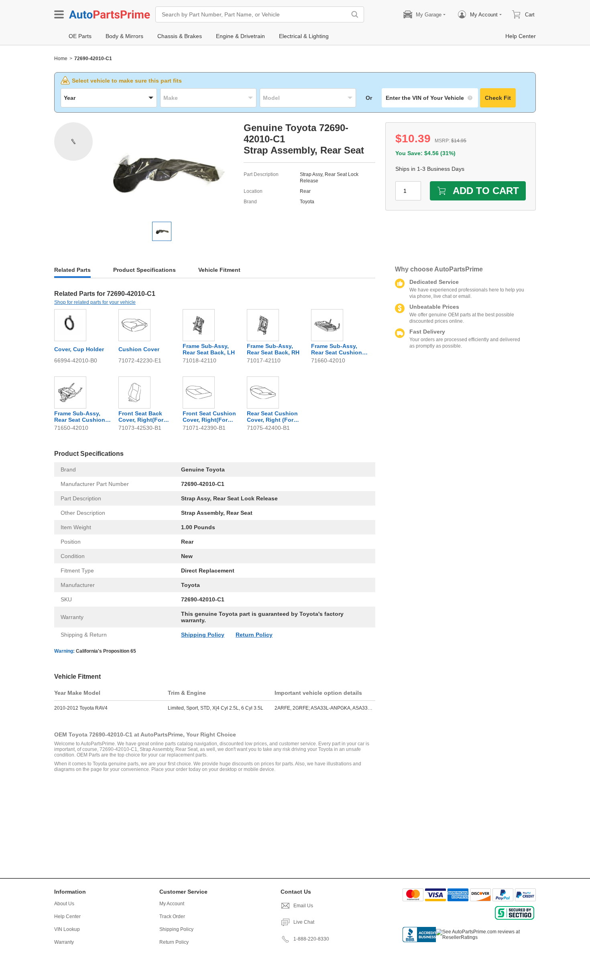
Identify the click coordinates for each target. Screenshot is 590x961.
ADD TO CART (486, 190)
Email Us (303, 905)
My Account (171, 903)
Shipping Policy (202, 634)
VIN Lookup (67, 929)
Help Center (67, 916)
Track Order (172, 916)
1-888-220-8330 (311, 939)
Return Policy (254, 634)
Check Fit (498, 98)
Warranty (64, 942)
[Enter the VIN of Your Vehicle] (430, 97)
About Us (64, 903)
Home (60, 58)
